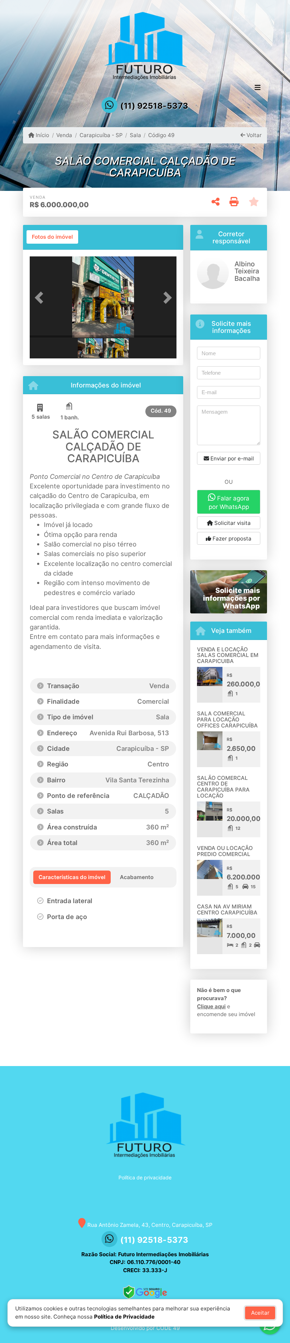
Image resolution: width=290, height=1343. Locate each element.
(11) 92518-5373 (154, 106)
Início (41, 135)
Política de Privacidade (124, 1316)
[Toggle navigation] (257, 88)
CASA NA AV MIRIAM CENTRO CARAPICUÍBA (227, 909)
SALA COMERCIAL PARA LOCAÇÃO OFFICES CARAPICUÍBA (227, 719)
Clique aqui (211, 1006)
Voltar (253, 135)
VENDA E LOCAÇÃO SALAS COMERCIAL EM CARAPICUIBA (228, 655)
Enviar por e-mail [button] (231, 458)
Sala (135, 135)
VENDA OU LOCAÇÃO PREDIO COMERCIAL (225, 851)
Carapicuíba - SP (101, 135)
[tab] (52, 237)
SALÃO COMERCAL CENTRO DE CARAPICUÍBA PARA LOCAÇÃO (223, 787)
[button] (41, 298)
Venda (64, 135)
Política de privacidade (145, 1177)
